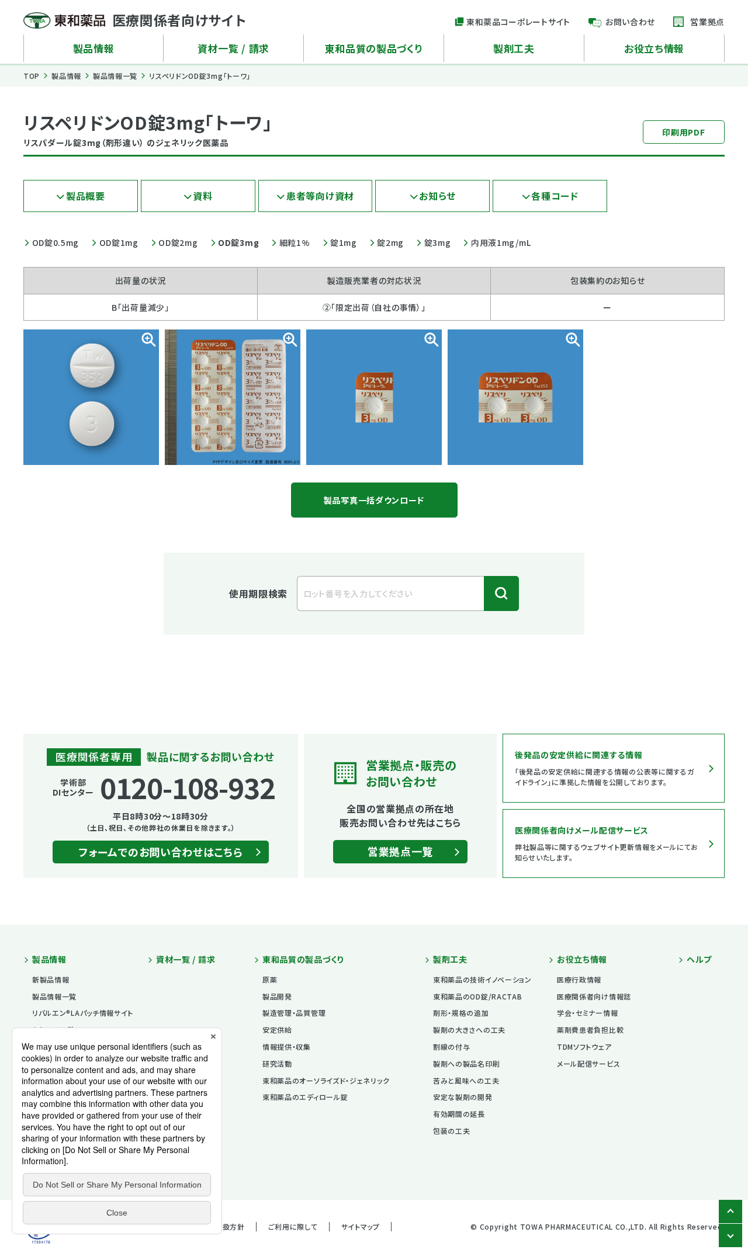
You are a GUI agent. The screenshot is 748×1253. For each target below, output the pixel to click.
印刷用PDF (683, 132)
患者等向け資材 (320, 196)
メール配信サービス (588, 1063)
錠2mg (390, 242)
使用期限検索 (258, 593)
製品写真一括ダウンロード (374, 500)
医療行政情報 (579, 979)
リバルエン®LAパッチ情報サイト (82, 1013)
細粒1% (294, 242)
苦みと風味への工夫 (466, 1080)
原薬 (269, 979)
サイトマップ (360, 1226)
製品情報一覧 (115, 76)
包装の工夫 (451, 1131)
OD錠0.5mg (55, 242)
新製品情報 (51, 979)
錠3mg (437, 242)
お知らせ (437, 196)
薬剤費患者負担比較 (590, 1030)
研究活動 (277, 1063)
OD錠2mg (178, 242)
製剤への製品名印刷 (466, 1063)
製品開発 (277, 996)
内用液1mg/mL (501, 242)
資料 (202, 196)
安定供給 (277, 1030)
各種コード (555, 196)
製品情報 (94, 48)
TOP (31, 76)
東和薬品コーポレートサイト (518, 21)
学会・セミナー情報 (587, 1013)
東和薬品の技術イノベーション (482, 979)
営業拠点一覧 (400, 851)
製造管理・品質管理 (293, 1013)
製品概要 (85, 196)
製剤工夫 (514, 48)
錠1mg (343, 242)
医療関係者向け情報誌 (594, 996)
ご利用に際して (293, 1226)
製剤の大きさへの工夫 (469, 1030)
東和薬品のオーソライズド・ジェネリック (325, 1080)
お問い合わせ (630, 21)
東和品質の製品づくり (374, 48)
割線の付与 (451, 1046)
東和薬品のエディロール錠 (305, 1097)
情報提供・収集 (286, 1046)
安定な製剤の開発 (463, 1097)
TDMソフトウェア (584, 1046)
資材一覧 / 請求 (233, 48)
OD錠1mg (118, 242)
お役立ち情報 (654, 48)
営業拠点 (707, 21)
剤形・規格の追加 (461, 1013)
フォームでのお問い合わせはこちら (160, 851)
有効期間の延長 (459, 1114)
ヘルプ (699, 959)
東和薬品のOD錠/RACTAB (477, 996)
